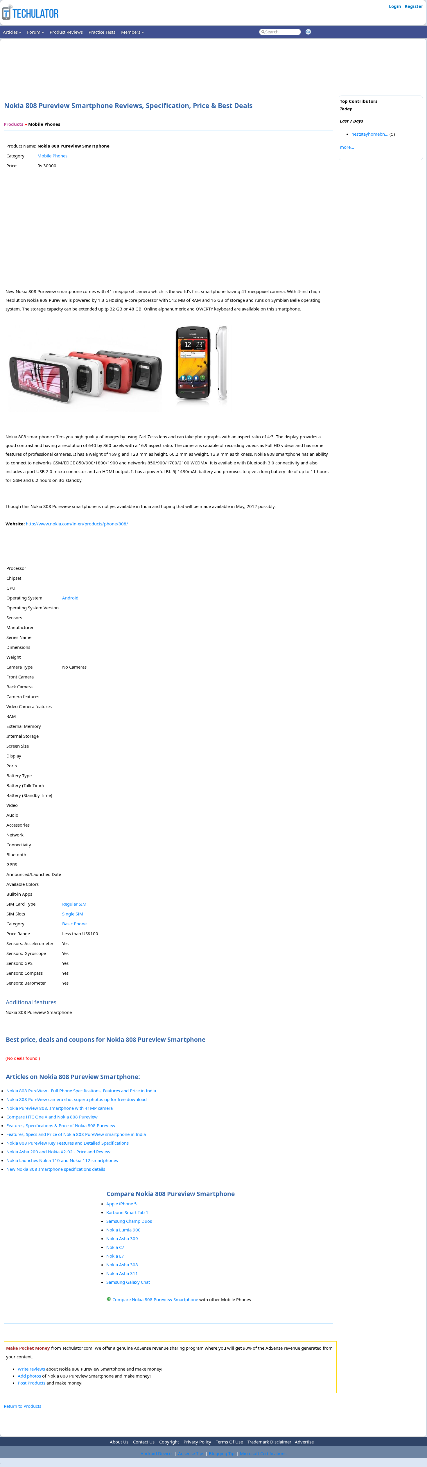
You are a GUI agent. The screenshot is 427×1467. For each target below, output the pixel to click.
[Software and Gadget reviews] (30, 21)
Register (414, 6)
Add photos (29, 1376)
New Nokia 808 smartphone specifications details (55, 1169)
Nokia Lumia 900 (123, 1230)
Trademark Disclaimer (269, 1442)
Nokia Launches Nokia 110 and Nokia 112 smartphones (62, 1160)
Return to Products (22, 1406)
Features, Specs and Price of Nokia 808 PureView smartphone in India (76, 1134)
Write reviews (31, 1369)
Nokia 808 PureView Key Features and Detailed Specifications (67, 1143)
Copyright (169, 1442)
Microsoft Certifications (263, 1453)
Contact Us (144, 1442)
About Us (119, 1442)
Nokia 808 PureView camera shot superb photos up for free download (76, 1099)
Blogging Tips (222, 1453)
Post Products (31, 1383)
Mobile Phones (52, 156)
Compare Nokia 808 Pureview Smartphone (155, 1299)
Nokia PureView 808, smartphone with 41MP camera (59, 1108)
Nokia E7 (115, 1256)
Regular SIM (74, 904)
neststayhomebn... (369, 134)
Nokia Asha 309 (122, 1238)
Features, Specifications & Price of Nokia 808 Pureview (60, 1125)
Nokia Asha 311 (122, 1273)
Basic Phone (74, 923)
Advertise (304, 1442)
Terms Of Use (229, 1442)
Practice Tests (102, 32)
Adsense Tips (191, 1453)
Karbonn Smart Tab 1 (127, 1212)
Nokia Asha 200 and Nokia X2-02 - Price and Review (58, 1151)
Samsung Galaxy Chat (128, 1282)
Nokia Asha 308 (122, 1264)
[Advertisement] (170, 61)
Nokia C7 (115, 1247)
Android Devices (157, 1453)
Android (70, 598)
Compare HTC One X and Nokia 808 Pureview (52, 1117)
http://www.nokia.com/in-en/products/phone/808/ (77, 524)
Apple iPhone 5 (121, 1203)
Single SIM (72, 914)
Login (395, 6)
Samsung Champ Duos (129, 1221)
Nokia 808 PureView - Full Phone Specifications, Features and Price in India (81, 1090)
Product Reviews (66, 32)
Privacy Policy (197, 1442)
